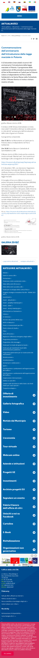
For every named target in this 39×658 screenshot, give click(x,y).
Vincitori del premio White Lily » (13, 320)
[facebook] (31, 39)
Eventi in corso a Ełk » (9, 275)
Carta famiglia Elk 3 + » (9, 616)
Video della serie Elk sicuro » (12, 284)
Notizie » (5, 273)
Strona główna (6, 27)
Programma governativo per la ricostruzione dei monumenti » (18, 353)
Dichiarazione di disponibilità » (11, 613)
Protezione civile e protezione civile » (14, 281)
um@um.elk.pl (10, 583)
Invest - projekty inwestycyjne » (13, 303)
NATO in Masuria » (9, 322)
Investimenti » (7, 297)
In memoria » (7, 317)
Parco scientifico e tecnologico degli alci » (15, 601)
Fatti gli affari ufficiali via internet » (13, 596)
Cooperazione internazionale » (12, 378)
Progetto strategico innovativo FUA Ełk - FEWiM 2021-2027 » (19, 293)
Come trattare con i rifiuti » (10, 604)
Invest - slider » (7, 306)
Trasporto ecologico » (9, 388)
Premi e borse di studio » (11, 328)
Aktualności (16, 27)
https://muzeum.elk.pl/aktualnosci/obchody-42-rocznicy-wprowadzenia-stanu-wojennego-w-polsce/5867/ (18, 213)
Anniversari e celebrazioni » (11, 363)
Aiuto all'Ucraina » (8, 334)
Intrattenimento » (8, 360)
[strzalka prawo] (32, 555)
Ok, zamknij (7, 653)
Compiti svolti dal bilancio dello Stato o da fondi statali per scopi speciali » (18, 384)
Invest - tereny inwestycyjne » (12, 308)
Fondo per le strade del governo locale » (15, 345)
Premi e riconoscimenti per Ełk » (13, 325)
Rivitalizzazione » (8, 357)
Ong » (5, 331)
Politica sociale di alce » (9, 598)
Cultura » (6, 314)
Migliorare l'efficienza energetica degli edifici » (17, 336)
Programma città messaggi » (12, 342)
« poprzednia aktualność (10, 261)
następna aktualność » (28, 261)
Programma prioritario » (10, 339)
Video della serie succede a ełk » (13, 287)
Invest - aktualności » (9, 300)
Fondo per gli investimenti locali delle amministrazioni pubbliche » (15, 349)
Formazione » (7, 278)
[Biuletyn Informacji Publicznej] (24, 9)
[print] (37, 39)
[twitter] (33, 39)
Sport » (5, 366)
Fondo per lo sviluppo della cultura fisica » (16, 289)
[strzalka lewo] (35, 555)
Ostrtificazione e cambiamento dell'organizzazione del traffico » (19, 374)
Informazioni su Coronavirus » (12, 311)
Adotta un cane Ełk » (9, 381)
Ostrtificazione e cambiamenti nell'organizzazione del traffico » (18, 369)
